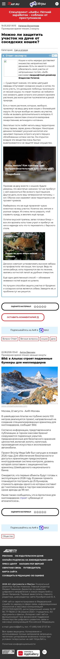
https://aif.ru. (40, 639)
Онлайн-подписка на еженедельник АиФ (27, 560)
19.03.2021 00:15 (8, 25)
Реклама (7, 556)
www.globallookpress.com (14, 406)
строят (24, 498)
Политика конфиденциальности (19, 644)
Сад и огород (21, 50)
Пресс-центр (9, 564)
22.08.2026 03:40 (9, 352)
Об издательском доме (29, 556)
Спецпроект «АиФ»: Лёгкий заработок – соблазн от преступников (30, 15)
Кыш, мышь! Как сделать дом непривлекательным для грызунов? (29, 167)
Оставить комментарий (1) (23, 317)
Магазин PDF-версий (31, 564)
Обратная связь (11, 567)
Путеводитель (32, 567)
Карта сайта (9, 571)
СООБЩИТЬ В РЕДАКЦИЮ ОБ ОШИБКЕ (23, 575)
